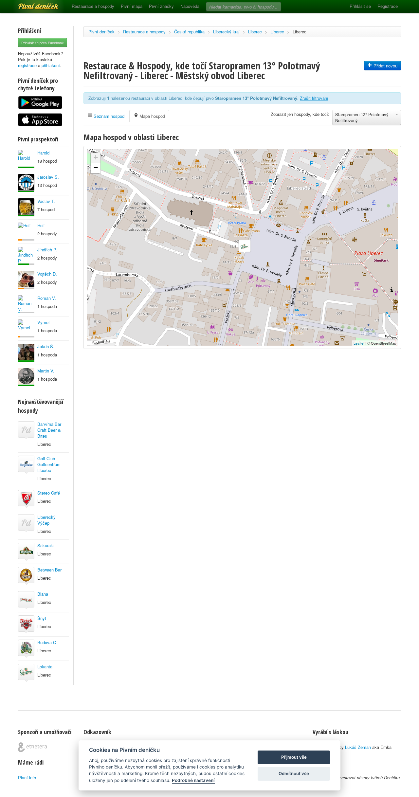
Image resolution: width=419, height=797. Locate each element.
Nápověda (189, 6)
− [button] (96, 167)
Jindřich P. (47, 249)
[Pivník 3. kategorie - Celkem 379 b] (26, 328)
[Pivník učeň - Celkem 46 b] (26, 304)
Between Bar (49, 570)
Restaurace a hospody (93, 6)
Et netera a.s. (32, 747)
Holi (41, 225)
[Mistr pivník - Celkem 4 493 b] (26, 183)
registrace (27, 65)
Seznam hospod (108, 116)
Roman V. (46, 298)
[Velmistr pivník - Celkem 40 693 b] (26, 377)
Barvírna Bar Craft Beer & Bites (49, 430)
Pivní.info (27, 777)
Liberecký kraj (226, 31)
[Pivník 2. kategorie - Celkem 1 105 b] (26, 280)
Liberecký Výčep (46, 520)
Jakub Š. (45, 346)
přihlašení (51, 65)
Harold (43, 153)
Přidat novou (384, 66)
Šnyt (41, 618)
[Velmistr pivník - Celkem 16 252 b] (26, 159)
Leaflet (359, 343)
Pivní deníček (31, 4)
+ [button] (96, 157)
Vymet (43, 322)
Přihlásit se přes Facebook (42, 42)
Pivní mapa (131, 6)
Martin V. (45, 371)
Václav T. (46, 201)
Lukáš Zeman (358, 747)
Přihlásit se (360, 6)
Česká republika (189, 31)
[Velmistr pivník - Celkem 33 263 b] (26, 353)
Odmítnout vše (294, 773)
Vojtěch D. (47, 274)
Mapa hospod (151, 116)
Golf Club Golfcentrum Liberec (49, 464)
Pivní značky (161, 6)
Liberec (255, 31)
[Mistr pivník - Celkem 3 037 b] (26, 256)
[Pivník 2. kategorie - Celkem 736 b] (26, 232)
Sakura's (45, 545)
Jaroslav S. (48, 177)
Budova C (46, 642)
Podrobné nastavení (193, 780)
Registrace (387, 6)
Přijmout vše (294, 757)
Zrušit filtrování (314, 98)
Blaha (42, 594)
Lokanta (44, 666)
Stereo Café (48, 493)
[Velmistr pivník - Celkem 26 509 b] (26, 207)
